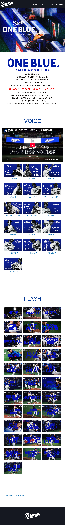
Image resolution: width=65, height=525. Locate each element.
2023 (6, 496)
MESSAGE (38, 4)
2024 (11, 496)
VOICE (49, 4)
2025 (17, 496)
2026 (23, 496)
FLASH (59, 4)
